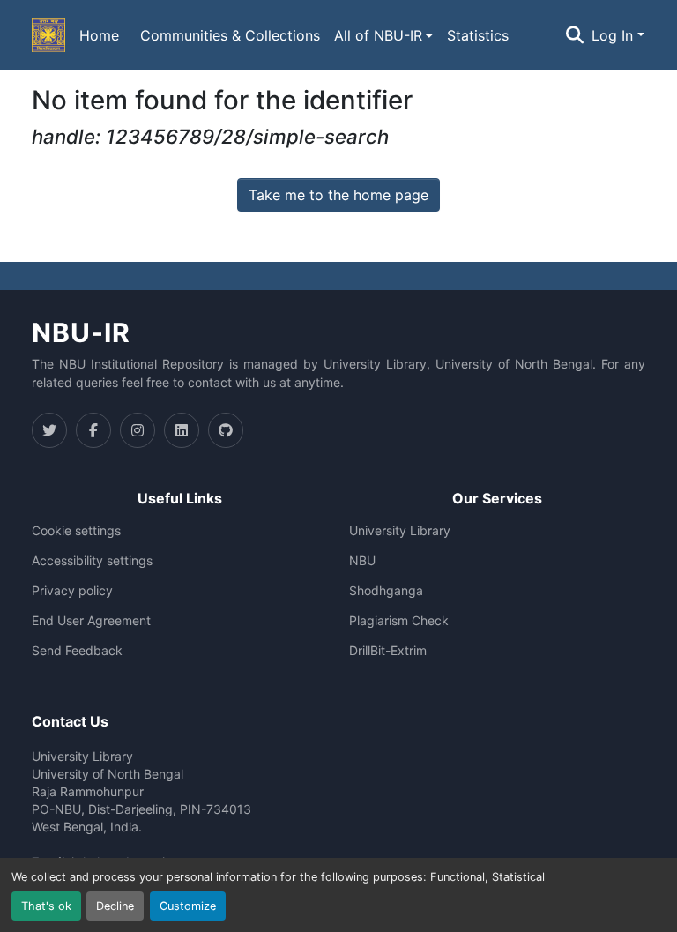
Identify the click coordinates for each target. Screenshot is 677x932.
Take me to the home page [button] (338, 195)
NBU (362, 561)
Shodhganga (386, 591)
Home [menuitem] (99, 35)
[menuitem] (383, 35)
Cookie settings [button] (76, 531)
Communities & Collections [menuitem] (230, 35)
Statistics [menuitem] (478, 35)
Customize (188, 906)
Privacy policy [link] (72, 591)
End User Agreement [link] (91, 621)
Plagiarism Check (399, 621)
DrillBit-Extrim (388, 651)
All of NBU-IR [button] (378, 35)
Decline (115, 906)
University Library (399, 531)
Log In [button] (614, 35)
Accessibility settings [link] (92, 561)
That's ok (46, 906)
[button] (48, 35)
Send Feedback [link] (77, 651)
